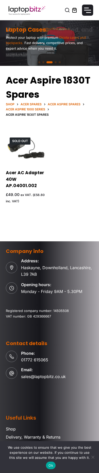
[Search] (67, 10)
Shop (11, 428)
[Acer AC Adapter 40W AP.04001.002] (26, 148)
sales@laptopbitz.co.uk (43, 376)
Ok (50, 465)
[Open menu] (87, 10)
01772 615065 (34, 359)
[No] (92, 457)
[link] (49, 43)
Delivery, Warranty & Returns (33, 437)
